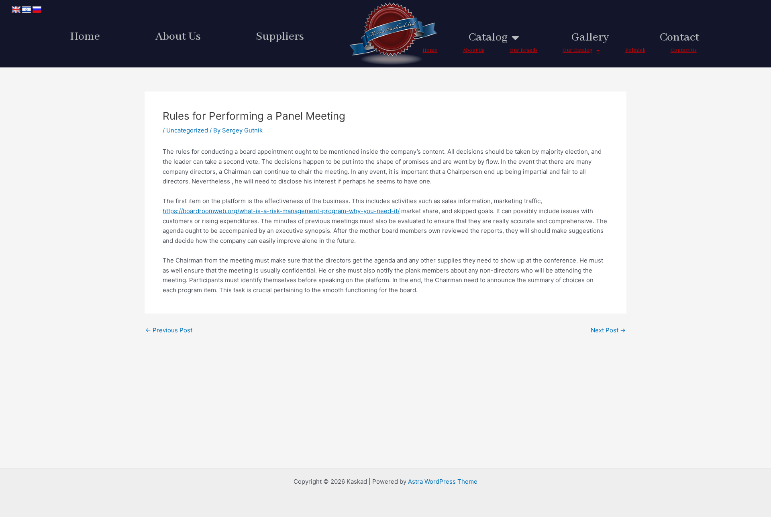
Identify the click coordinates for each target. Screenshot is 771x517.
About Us (178, 37)
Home (85, 37)
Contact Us (684, 50)
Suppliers (280, 37)
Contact (679, 38)
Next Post (608, 330)
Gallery (590, 38)
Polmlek (635, 50)
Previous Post (168, 330)
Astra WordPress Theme (442, 481)
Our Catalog (577, 50)
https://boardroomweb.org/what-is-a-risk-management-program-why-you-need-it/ (281, 211)
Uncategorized (187, 130)
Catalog (488, 38)
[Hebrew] (26, 10)
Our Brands (524, 50)
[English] (16, 10)
